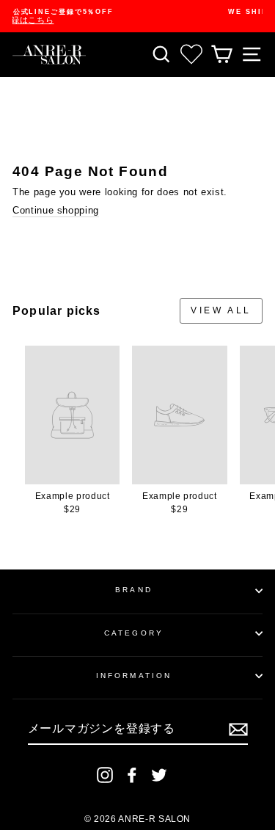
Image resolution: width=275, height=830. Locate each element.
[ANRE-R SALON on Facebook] (132, 775)
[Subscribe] (238, 729)
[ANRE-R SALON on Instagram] (105, 775)
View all (221, 310)
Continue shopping (55, 210)
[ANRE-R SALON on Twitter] (159, 775)
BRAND (133, 590)
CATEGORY (134, 633)
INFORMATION (134, 675)
